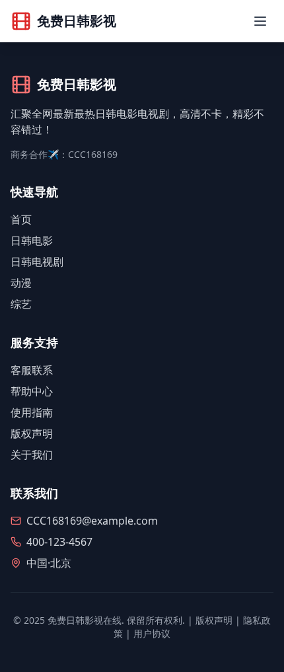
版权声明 (32, 433)
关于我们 (32, 454)
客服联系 (32, 370)
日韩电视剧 (37, 261)
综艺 (21, 304)
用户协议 (151, 633)
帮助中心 (32, 391)
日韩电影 (32, 240)
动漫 (21, 283)
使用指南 (32, 412)
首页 (21, 219)
